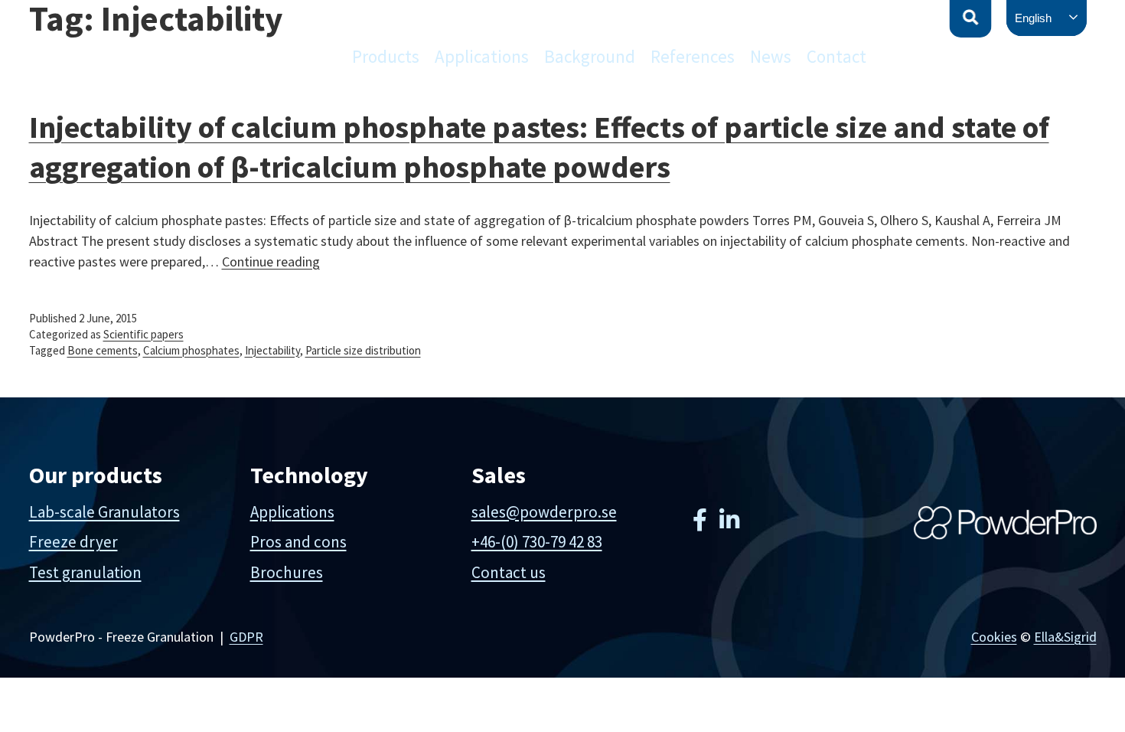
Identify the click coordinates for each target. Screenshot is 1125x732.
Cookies (994, 636)
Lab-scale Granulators (104, 512)
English (1033, 18)
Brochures (286, 572)
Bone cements (102, 350)
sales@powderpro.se (544, 512)
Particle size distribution (363, 350)
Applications (482, 56)
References (693, 56)
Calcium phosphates (191, 350)
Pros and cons (298, 541)
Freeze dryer (73, 541)
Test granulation (85, 572)
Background (589, 56)
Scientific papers (143, 334)
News (770, 56)
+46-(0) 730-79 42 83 (536, 541)
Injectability (272, 350)
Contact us (508, 572)
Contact (836, 56)
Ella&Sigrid (1065, 636)
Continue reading (271, 261)
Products (385, 56)
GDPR (246, 636)
